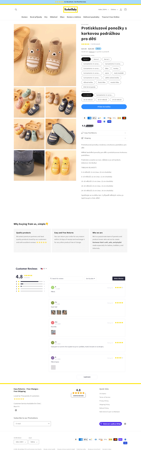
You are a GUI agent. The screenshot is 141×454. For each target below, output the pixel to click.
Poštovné (91, 51)
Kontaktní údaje (106, 449)
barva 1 (86, 59)
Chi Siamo (103, 394)
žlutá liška (101, 82)
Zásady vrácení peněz (49, 449)
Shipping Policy (105, 404)
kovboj (116, 68)
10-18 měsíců (88, 100)
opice (107, 73)
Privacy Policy (104, 401)
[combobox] (90, 278)
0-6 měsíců (87, 95)
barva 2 (96, 59)
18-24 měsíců (102, 100)
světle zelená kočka (112, 78)
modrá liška (115, 82)
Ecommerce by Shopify (35, 449)
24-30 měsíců (116, 100)
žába (106, 68)
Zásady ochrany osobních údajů (66, 449)
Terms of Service (105, 397)
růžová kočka (88, 82)
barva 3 (106, 59)
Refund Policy (104, 408)
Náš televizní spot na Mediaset (110, 412)
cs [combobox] (44, 268)
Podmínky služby (81, 449)
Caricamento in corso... (92, 64)
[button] (16, 9)
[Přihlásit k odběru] (48, 423)
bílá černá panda (89, 87)
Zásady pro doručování (94, 449)
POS (25, 449)
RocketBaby (21, 449)
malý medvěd (119, 73)
